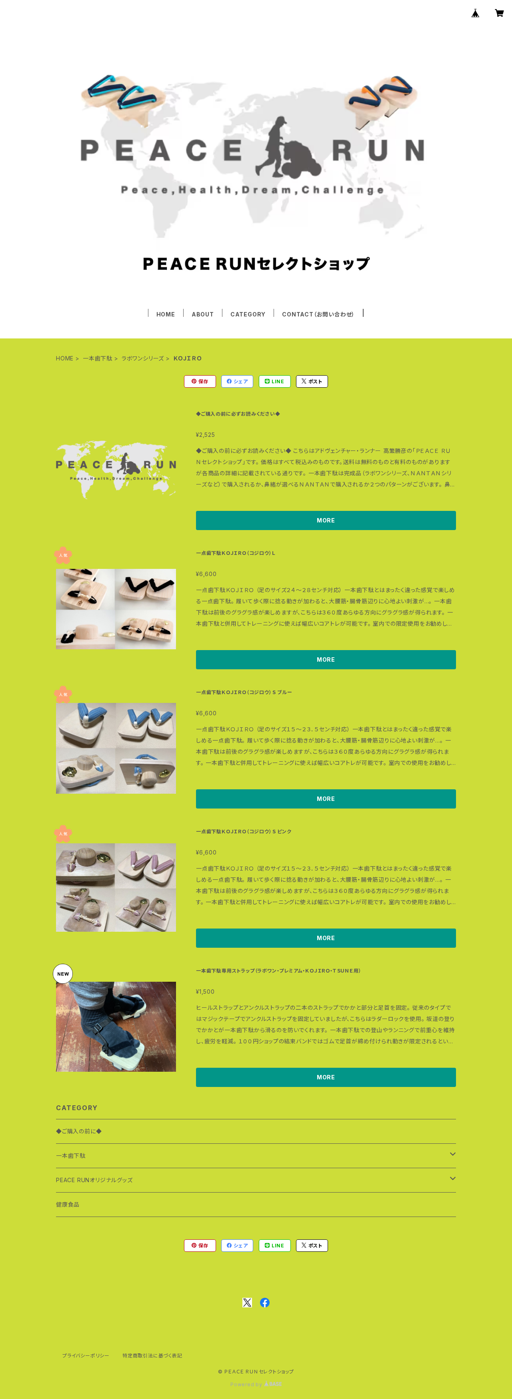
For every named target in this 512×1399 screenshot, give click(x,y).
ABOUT (203, 314)
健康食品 (68, 1204)
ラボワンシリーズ (143, 358)
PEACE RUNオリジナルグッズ (94, 1180)
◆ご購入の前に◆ (79, 1131)
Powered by (247, 1384)
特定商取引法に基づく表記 (152, 1356)
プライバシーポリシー (86, 1356)
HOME (165, 314)
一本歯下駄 (97, 358)
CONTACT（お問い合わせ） (318, 314)
